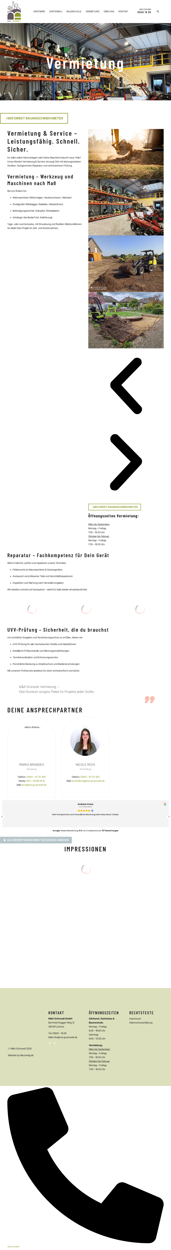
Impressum (135, 1018)
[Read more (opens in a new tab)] (141, 11)
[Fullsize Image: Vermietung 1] (33, 954)
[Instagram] (54, 1043)
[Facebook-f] (49, 1043)
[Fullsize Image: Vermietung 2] (138, 914)
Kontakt (123, 11)
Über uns (109, 11)
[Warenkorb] (163, 11)
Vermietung (92, 11)
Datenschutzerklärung (140, 1022)
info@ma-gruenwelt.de (65, 1037)
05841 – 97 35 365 (36, 776)
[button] (158, 11)
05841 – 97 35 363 (90, 776)
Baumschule (74, 11)
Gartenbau (55, 11)
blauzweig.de (27, 1055)
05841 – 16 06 (59, 1033)
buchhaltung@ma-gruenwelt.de (88, 780)
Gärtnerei (39, 11)
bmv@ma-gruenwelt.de (34, 784)
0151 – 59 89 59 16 (35, 780)
